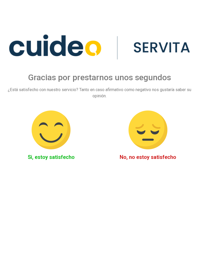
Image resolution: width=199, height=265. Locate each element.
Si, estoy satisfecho (51, 157)
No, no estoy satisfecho (148, 157)
